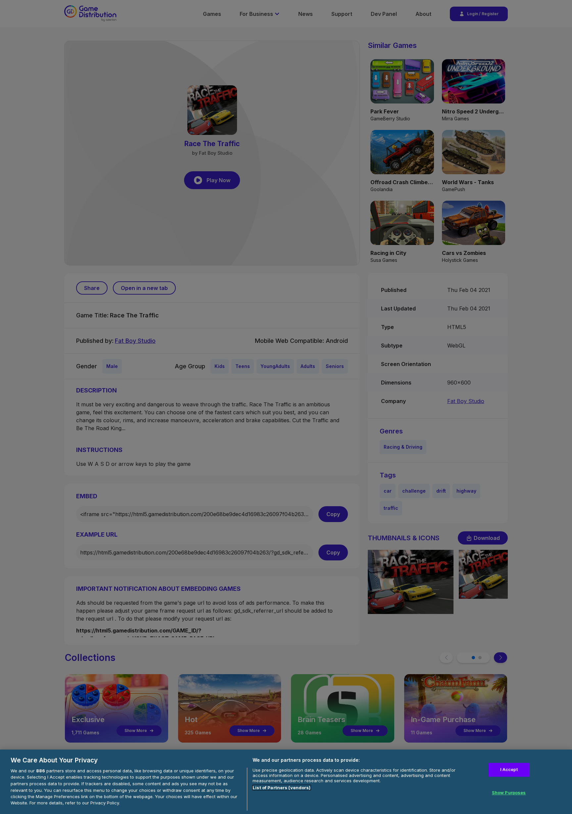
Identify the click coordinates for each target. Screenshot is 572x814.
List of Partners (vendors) (281, 787)
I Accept (509, 769)
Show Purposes (509, 792)
